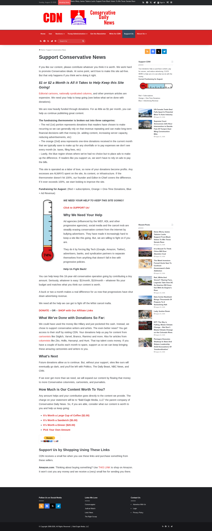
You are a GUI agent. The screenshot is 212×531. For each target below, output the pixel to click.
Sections (59, 34)
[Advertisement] (156, 180)
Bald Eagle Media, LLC (81, 526)
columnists (44, 340)
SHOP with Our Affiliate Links (75, 310)
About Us (141, 34)
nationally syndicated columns (75, 93)
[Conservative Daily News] (80, 17)
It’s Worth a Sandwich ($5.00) (60, 420)
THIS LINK (104, 467)
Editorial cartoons (48, 93)
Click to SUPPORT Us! (76, 207)
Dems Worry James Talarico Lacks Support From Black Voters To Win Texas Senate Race (103, 1)
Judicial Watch (90, 508)
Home (43, 34)
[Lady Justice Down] (145, 314)
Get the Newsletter (98, 34)
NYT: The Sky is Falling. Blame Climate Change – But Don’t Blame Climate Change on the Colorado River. (163, 327)
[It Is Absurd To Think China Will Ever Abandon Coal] (145, 252)
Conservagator (90, 504)
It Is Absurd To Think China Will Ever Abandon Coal (162, 251)
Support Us (128, 34)
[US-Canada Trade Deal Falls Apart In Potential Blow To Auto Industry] (145, 112)
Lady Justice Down (162, 311)
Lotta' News (89, 512)
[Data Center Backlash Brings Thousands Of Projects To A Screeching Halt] (145, 300)
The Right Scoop (91, 517)
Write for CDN (115, 34)
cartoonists (45, 336)
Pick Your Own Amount (56, 429)
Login (135, 508)
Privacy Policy (138, 512)
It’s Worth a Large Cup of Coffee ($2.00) (66, 415)
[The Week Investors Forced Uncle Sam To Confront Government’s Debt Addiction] (145, 263)
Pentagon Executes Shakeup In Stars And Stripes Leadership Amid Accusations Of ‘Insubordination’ (163, 344)
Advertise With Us (139, 504)
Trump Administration (77, 34)
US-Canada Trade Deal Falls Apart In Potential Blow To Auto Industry (163, 112)
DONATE (44, 310)
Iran (50, 34)
